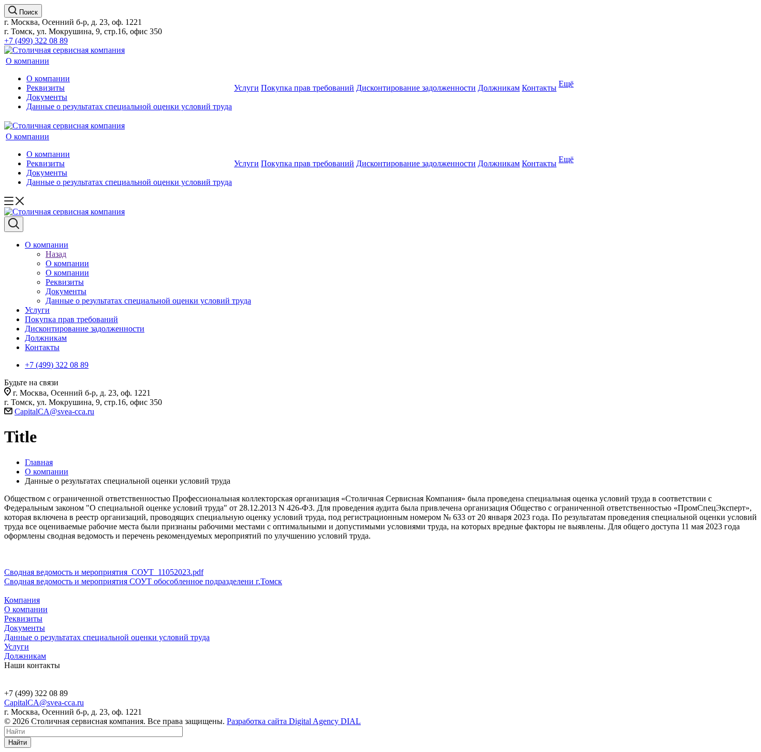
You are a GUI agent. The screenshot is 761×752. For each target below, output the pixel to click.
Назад (56, 254)
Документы (46, 97)
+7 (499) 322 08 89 (36, 40)
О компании (27, 60)
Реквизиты (45, 87)
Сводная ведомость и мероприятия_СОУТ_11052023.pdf (103, 572)
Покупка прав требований (307, 87)
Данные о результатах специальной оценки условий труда (129, 106)
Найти (17, 742)
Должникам (499, 87)
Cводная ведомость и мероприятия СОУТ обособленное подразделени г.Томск (143, 581)
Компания (22, 600)
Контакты (539, 87)
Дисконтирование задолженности (416, 87)
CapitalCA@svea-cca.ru (54, 411)
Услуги (246, 87)
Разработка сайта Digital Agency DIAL (294, 721)
